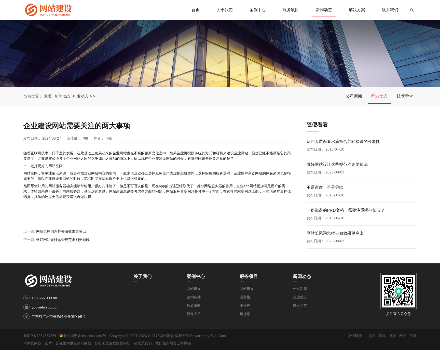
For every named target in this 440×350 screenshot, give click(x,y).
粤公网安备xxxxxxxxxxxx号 (84, 336)
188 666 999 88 (44, 298)
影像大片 (194, 314)
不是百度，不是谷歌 (325, 187)
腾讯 (382, 336)
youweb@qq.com (46, 307)
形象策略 (194, 305)
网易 (402, 336)
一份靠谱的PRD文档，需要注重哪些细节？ (346, 210)
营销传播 (194, 297)
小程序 (245, 305)
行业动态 (80, 96)
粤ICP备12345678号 (39, 336)
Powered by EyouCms (207, 336)
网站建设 (194, 289)
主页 (48, 96)
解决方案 (357, 10)
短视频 (245, 314)
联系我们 (390, 10)
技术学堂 (405, 96)
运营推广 (247, 297)
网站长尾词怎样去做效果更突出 (61, 231)
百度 (413, 336)
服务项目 (291, 10)
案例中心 (258, 10)
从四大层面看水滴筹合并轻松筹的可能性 (343, 141)
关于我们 (224, 10)
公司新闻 (354, 96)
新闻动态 (324, 10)
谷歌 (392, 336)
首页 (195, 10)
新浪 (372, 336)
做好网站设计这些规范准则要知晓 (63, 240)
